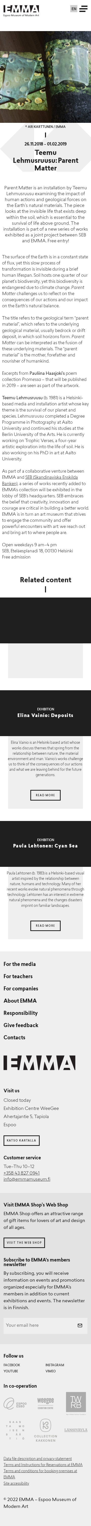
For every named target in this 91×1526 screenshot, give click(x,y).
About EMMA (20, 1001)
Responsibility (21, 1013)
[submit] (79, 1326)
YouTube (11, 1371)
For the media (20, 964)
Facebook (12, 1365)
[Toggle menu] (83, 8)
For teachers (18, 976)
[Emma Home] (21, 8)
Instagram (55, 1365)
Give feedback (21, 1025)
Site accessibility (16, 1484)
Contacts (14, 1038)
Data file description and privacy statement (38, 1459)
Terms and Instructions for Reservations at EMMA (43, 1465)
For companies (21, 989)
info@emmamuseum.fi (27, 1179)
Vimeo (51, 1371)
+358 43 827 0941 (22, 1173)
